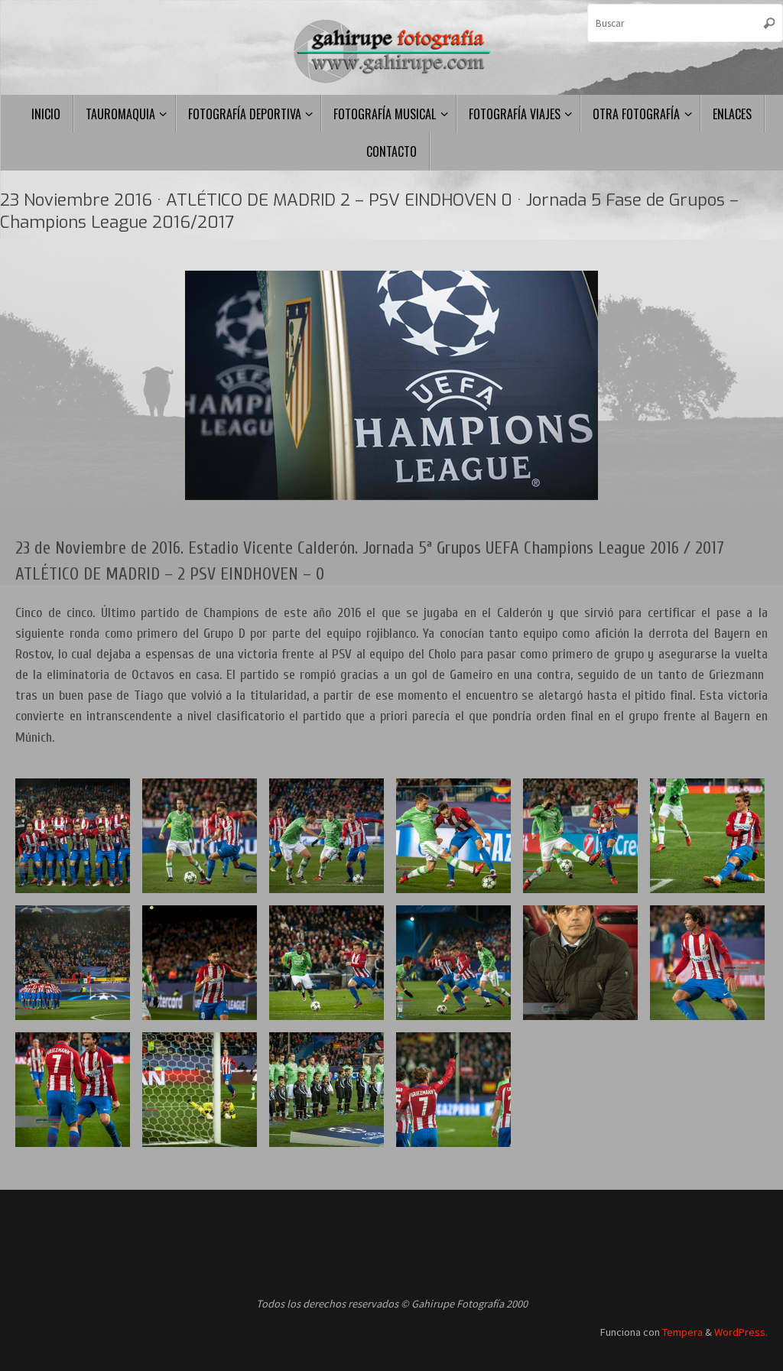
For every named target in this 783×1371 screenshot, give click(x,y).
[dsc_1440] (199, 835)
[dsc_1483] (199, 962)
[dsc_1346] (326, 1089)
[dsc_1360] (580, 962)
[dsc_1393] (453, 962)
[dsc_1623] (72, 1089)
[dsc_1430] (707, 962)
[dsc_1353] (72, 835)
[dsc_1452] (453, 835)
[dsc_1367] (72, 962)
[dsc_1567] (199, 1089)
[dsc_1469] (326, 962)
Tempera (682, 1332)
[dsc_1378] (580, 835)
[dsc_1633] (453, 1089)
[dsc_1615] (707, 835)
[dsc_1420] (326, 835)
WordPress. (741, 1332)
